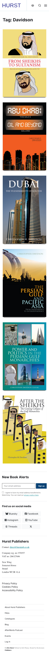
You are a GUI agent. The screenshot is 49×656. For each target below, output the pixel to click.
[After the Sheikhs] (24, 429)
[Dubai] (24, 210)
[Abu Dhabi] (24, 136)
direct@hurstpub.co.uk (19, 547)
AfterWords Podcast (14, 630)
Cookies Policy (10, 586)
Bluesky (12, 513)
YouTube (32, 520)
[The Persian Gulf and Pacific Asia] (24, 283)
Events (8, 636)
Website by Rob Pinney (21, 648)
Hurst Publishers (9, 649)
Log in (7, 641)
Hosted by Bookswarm (37, 648)
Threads (12, 526)
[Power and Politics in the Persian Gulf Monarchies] (24, 356)
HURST (11, 5)
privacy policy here (31, 495)
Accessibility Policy (12, 590)
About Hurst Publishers (15, 607)
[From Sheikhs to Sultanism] (24, 63)
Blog (7, 624)
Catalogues (10, 618)
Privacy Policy (9, 583)
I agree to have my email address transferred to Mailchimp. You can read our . (21, 494)
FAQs (7, 613)
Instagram (12, 520)
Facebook (32, 513)
